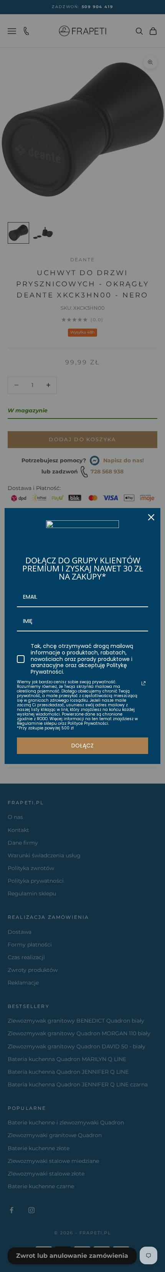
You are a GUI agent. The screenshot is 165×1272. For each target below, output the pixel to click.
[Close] (151, 517)
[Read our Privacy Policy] (143, 683)
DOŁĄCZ (82, 745)
